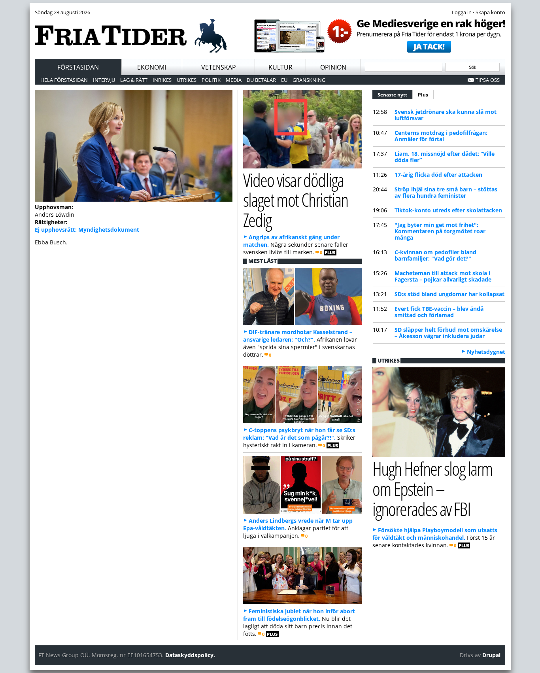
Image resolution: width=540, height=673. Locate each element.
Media (234, 79)
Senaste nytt (395, 95)
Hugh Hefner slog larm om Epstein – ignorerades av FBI (432, 489)
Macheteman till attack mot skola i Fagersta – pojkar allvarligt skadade (443, 276)
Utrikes (186, 79)
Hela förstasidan (64, 79)
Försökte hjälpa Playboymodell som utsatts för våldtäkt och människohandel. (434, 533)
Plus (423, 95)
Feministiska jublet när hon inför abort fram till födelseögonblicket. (299, 614)
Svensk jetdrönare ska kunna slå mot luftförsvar (446, 115)
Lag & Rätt (133, 79)
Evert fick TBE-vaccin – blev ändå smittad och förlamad (439, 312)
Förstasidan (78, 67)
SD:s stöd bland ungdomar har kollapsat (449, 294)
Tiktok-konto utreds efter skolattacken (448, 210)
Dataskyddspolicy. (190, 655)
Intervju (104, 79)
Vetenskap (218, 67)
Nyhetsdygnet (486, 351)
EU (284, 79)
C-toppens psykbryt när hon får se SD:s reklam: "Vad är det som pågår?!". (299, 433)
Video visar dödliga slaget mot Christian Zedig (295, 200)
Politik (211, 79)
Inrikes (162, 79)
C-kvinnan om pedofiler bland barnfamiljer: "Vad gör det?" (435, 255)
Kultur (280, 67)
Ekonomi (151, 67)
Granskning (309, 79)
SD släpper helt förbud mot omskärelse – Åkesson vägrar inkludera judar (448, 333)
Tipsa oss (488, 79)
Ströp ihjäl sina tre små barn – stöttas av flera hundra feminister (446, 192)
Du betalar (261, 79)
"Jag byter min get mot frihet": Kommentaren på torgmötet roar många (440, 231)
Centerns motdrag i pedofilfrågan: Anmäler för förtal (441, 136)
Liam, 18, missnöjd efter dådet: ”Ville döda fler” (445, 157)
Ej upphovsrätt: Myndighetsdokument (87, 229)
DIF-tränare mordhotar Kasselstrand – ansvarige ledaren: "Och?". (297, 335)
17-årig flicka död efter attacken (438, 174)
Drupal (491, 655)
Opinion (333, 67)
